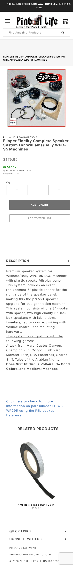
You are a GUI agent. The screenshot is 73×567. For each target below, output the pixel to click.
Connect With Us (25, 539)
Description (17, 261)
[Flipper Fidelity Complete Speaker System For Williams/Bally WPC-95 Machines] (36, 100)
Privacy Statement (23, 547)
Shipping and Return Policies (30, 554)
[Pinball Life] (36, 21)
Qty (8, 182)
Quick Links (20, 531)
